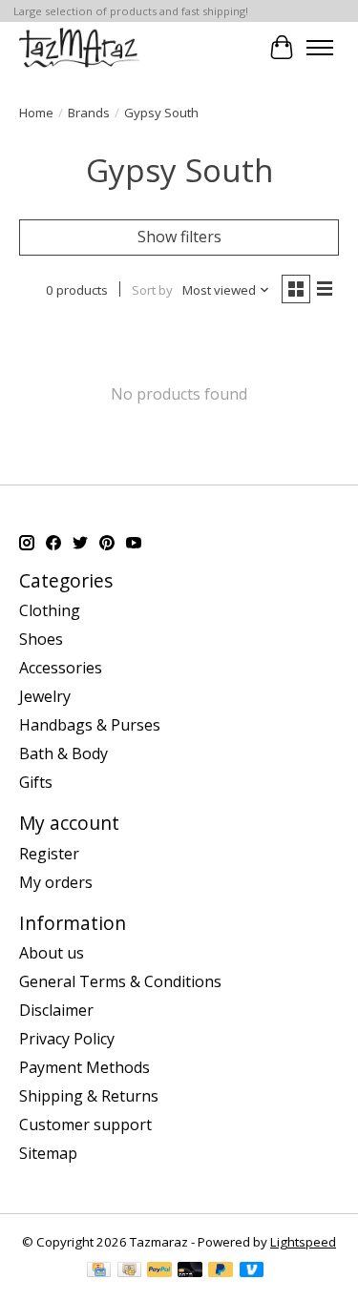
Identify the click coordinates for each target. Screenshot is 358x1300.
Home (36, 112)
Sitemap (48, 1153)
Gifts (36, 782)
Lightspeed (303, 1241)
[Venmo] (252, 1271)
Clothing (49, 610)
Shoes (41, 639)
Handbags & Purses (89, 724)
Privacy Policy (67, 1038)
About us (51, 952)
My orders (56, 882)
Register (49, 853)
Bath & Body (63, 753)
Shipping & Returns (88, 1095)
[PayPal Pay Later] (220, 1271)
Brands (89, 112)
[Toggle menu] (320, 48)
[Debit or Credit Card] (190, 1271)
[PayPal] (159, 1271)
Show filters (179, 236)
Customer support (85, 1124)
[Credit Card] (99, 1271)
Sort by (152, 290)
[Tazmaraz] (79, 47)
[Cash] (129, 1271)
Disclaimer (56, 1010)
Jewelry (45, 696)
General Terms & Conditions (120, 981)
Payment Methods (84, 1067)
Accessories (60, 667)
